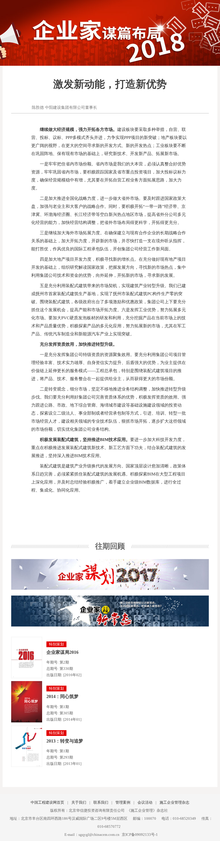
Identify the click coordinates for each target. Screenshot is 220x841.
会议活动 (145, 802)
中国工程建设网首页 (47, 802)
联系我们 (100, 802)
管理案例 (122, 802)
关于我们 (78, 802)
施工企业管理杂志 (174, 802)
